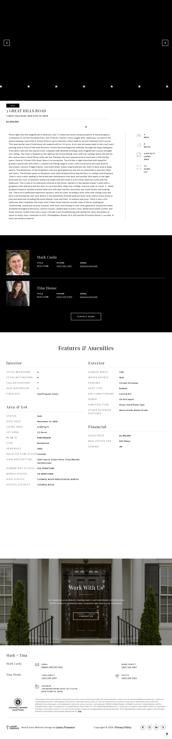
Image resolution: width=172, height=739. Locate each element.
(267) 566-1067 (64, 266)
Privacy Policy (123, 727)
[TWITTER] (163, 727)
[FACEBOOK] (142, 727)
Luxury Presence (65, 727)
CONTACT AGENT (86, 316)
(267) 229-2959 (64, 297)
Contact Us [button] (86, 616)
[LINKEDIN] (156, 727)
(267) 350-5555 (129, 678)
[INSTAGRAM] (149, 727)
